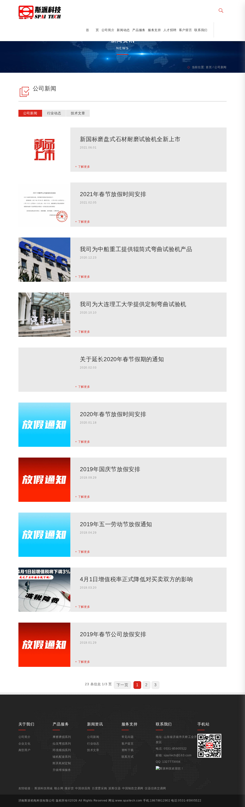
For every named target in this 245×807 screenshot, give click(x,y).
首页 (209, 67)
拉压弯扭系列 (62, 743)
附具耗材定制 (62, 763)
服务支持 (154, 30)
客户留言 (185, 30)
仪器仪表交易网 (155, 788)
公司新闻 (30, 113)
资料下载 (128, 750)
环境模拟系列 (62, 750)
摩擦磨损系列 (62, 737)
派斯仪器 (114, 788)
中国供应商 (82, 788)
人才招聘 (170, 30)
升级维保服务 (62, 770)
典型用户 (24, 750)
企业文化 (24, 743)
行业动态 (54, 113)
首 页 (92, 30)
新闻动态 (123, 30)
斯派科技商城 (43, 788)
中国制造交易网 (132, 788)
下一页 (122, 685)
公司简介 (108, 30)
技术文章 (78, 113)
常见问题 (128, 737)
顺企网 (58, 788)
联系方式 (128, 756)
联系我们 (200, 30)
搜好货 (69, 788)
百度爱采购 (99, 788)
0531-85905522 (175, 748)
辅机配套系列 (62, 756)
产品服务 (138, 30)
